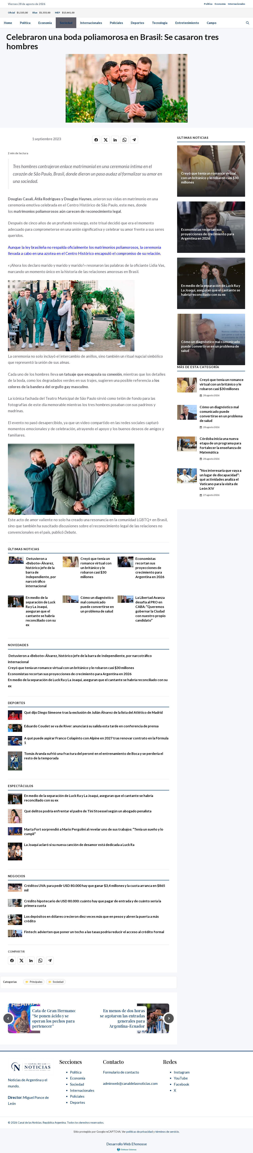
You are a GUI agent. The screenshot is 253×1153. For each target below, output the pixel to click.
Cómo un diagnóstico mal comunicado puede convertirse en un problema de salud (97, 604)
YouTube (181, 1078)
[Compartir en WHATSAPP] (124, 140)
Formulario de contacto (121, 1072)
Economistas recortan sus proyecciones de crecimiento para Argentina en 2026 (149, 568)
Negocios (16, 876)
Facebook (181, 1084)
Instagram (182, 1072)
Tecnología (159, 23)
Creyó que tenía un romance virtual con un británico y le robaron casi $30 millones (95, 568)
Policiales (116, 23)
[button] (247, 22)
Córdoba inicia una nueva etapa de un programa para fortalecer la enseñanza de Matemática (220, 445)
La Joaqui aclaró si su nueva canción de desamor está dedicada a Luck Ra (79, 845)
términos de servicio (167, 1131)
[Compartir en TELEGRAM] (134, 140)
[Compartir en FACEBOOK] (96, 140)
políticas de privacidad (139, 1131)
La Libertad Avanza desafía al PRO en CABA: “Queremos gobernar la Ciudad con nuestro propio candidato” (150, 608)
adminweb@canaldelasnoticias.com (130, 1083)
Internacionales (236, 3)
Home (8, 23)
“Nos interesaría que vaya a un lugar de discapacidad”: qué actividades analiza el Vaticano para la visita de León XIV (220, 479)
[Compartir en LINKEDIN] (115, 140)
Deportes (137, 23)
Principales (36, 981)
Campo (211, 23)
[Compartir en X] (106, 140)
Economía (220, 3)
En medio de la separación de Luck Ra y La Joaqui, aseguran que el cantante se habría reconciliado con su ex (41, 611)
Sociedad (66, 23)
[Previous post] (8, 1018)
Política (208, 3)
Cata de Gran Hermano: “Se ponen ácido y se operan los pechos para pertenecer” (54, 1018)
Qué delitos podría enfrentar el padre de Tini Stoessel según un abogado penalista (87, 811)
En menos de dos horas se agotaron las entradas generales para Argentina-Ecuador (122, 1018)
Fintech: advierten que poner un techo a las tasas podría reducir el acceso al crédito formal (94, 932)
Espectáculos (20, 786)
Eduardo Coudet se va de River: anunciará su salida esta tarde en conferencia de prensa (91, 726)
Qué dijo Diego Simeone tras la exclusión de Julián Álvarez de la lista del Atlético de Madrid (93, 712)
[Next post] (169, 1018)
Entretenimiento (187, 23)
